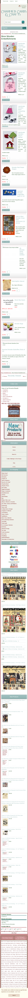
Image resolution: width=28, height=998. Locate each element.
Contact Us (12, 1)
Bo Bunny (4, 526)
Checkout (24, 7)
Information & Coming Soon (8, 539)
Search (16, 1)
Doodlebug (4, 535)
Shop (2, 33)
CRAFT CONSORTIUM (7, 396)
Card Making (4, 512)
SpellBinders (4, 516)
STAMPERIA (5, 390)
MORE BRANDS (5, 537)
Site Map (14, 466)
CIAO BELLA (5, 398)
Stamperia (4, 476)
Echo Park (4, 534)
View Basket (23, 6)
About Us (14, 454)
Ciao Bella (4, 521)
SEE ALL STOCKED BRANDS (11, 403)
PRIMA (4, 393)
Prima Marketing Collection (8, 519)
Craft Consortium (5, 532)
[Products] (6, 931)
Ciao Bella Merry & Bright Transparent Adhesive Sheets (13, 758)
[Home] (2, 931)
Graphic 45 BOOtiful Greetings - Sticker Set (11, 865)
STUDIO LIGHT (6, 401)
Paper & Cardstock (6, 491)
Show (24, 28)
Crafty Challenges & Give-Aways (14, 458)
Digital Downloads (6, 489)
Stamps (3, 494)
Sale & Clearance (6, 480)
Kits (2, 498)
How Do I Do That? (6, 482)
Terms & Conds (5, 1)
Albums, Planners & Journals (8, 501)
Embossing (4, 505)
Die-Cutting (4, 487)
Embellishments (7, 33)
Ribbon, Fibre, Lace (6, 500)
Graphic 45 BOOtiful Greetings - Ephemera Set (12, 654)
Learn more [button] (17, 991)
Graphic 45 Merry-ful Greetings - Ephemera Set (12, 646)
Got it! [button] (14, 995)
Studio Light (4, 523)
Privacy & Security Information (8, 924)
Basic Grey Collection (6, 517)
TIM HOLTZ (5, 394)
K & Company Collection (7, 525)
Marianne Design (5, 528)
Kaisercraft (3, 945)
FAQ (14, 463)
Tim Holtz (4, 530)
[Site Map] (14, 932)
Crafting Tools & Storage (7, 509)
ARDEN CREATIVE (7, 399)
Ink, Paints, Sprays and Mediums (9, 503)
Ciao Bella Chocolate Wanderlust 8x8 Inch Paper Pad (13, 736)
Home (14, 450)
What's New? (5, 473)
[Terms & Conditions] (22, 931)
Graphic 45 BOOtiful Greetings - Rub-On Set (11, 829)
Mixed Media (4, 496)
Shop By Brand (5, 484)
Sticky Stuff (4, 507)
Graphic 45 (4, 478)
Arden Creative (5, 514)
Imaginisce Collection (6, 510)
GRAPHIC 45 (5, 391)
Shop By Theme (5, 485)
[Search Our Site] (13, 931)
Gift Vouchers (5, 475)
